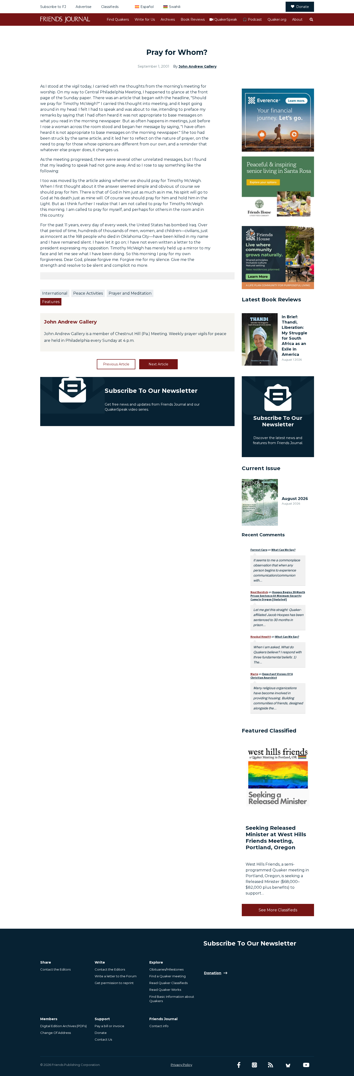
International (54, 293)
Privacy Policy (181, 1065)
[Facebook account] (239, 1065)
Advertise (84, 6)
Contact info (159, 1026)
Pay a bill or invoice (109, 1026)
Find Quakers (118, 19)
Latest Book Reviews (271, 299)
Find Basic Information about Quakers (171, 999)
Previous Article (116, 364)
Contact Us (103, 1039)
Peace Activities (88, 293)
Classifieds (109, 6)
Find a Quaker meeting (167, 976)
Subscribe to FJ (53, 6)
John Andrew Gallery (197, 66)
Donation (212, 973)
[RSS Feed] (270, 1065)
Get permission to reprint (114, 983)
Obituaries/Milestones (166, 969)
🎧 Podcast (252, 19)
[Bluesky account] (288, 1065)
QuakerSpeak (225, 19)
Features (50, 301)
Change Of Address (55, 1033)
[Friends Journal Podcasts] (254, 1065)
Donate (302, 7)
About (297, 19)
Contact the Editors (55, 969)
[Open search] (311, 19)
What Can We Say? (283, 549)
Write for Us (145, 19)
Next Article (158, 364)
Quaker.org (277, 19)
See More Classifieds (278, 910)
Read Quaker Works (165, 990)
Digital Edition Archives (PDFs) (63, 1026)
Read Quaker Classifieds (168, 983)
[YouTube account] (306, 1065)
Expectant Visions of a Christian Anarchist (271, 675)
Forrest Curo (258, 549)
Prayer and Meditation (130, 293)
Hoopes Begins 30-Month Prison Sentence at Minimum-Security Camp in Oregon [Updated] (277, 595)
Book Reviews (193, 19)
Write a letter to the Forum (116, 976)
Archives (168, 19)
